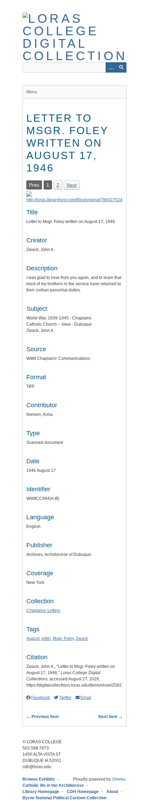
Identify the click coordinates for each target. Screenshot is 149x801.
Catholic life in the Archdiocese (53, 785)
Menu (31, 92)
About (112, 791)
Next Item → (110, 716)
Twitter (65, 697)
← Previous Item (42, 716)
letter (46, 638)
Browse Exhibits (39, 779)
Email (85, 697)
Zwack (82, 638)
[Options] (111, 67)
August (33, 638)
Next (72, 185)
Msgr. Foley (63, 638)
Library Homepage (41, 791)
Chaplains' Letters (43, 610)
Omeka (118, 779)
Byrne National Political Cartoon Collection (64, 797)
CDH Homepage (83, 791)
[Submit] (121, 67)
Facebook (40, 697)
